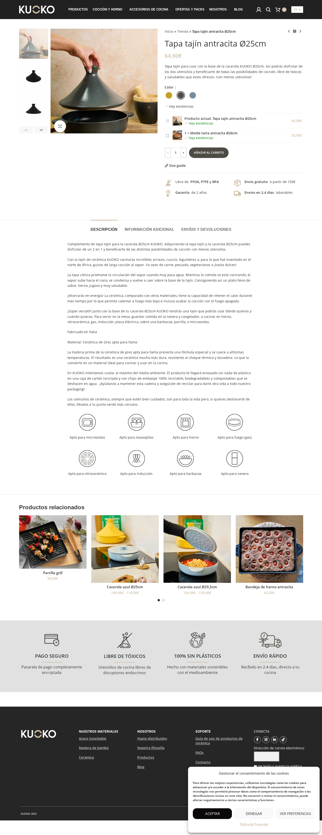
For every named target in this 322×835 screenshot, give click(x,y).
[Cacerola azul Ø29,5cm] (197, 549)
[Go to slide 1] (159, 600)
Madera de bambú (94, 748)
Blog (140, 767)
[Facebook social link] (257, 739)
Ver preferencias (295, 813)
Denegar (254, 813)
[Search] (268, 9)
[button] (26, 129)
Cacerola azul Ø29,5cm (197, 586)
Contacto (202, 762)
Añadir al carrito (209, 152)
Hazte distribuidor (152, 738)
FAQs (199, 752)
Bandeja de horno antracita (269, 586)
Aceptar (212, 813)
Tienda (182, 31)
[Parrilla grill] (53, 542)
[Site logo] (37, 9)
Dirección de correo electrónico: (279, 748)
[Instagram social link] (266, 739)
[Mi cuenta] (259, 9)
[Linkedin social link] (274, 739)
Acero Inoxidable (92, 738)
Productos (145, 757)
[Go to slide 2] (163, 600)
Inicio (169, 31)
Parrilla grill (52, 572)
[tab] (104, 227)
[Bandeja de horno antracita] (269, 549)
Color (169, 87)
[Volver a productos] (294, 31)
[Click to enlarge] (60, 126)
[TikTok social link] (283, 739)
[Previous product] (289, 31)
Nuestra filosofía (150, 748)
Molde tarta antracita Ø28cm (213, 133)
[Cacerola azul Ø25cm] (125, 549)
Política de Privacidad (254, 824)
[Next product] (300, 31)
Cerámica (86, 757)
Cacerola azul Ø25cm (125, 586)
